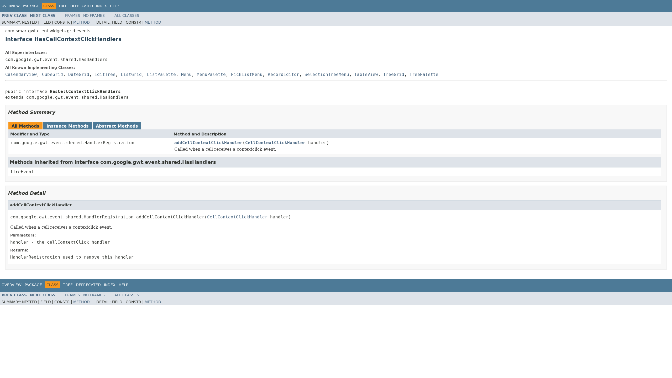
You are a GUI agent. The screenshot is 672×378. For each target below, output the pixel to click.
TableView (366, 74)
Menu (186, 74)
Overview (11, 6)
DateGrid (78, 74)
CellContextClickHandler (275, 142)
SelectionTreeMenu (326, 74)
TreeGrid (393, 74)
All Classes (126, 15)
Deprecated (81, 6)
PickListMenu (246, 74)
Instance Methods (67, 126)
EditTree (105, 74)
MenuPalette (211, 74)
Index (101, 6)
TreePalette (424, 74)
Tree (63, 6)
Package (31, 6)
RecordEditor (283, 74)
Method (81, 22)
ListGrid (131, 74)
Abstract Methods (117, 126)
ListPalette (161, 74)
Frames (72, 15)
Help (114, 6)
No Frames (94, 15)
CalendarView (21, 74)
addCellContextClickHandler (208, 142)
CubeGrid (52, 74)
